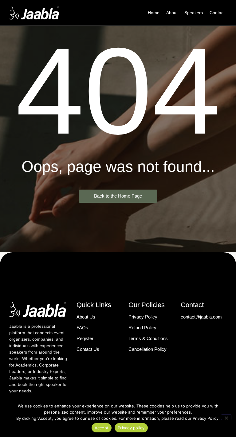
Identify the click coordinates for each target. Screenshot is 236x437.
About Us (86, 316)
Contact (217, 12)
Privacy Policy (142, 316)
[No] (226, 417)
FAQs (82, 327)
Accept (102, 427)
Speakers (193, 12)
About (172, 12)
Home (153, 12)
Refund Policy (142, 327)
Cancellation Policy (147, 349)
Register (85, 338)
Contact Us (88, 349)
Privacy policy (131, 427)
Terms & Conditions (148, 338)
